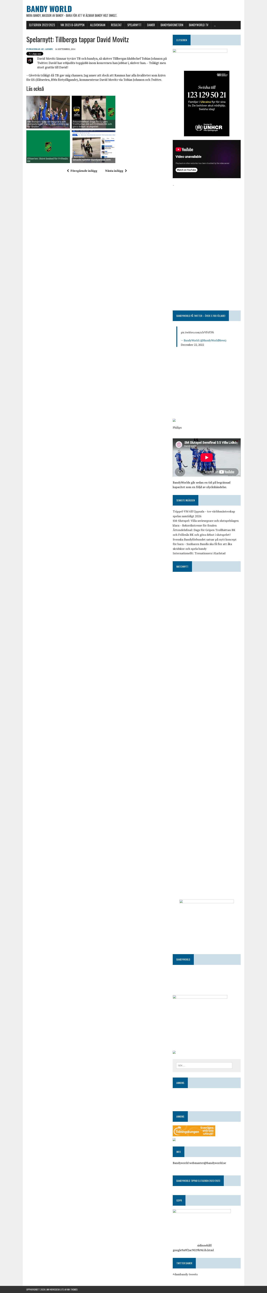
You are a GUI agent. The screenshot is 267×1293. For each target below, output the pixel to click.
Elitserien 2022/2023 (42, 25)
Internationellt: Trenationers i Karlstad (199, 553)
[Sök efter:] (204, 1065)
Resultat (116, 25)
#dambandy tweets (185, 1274)
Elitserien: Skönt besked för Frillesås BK (47, 160)
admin (49, 49)
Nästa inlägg (114, 171)
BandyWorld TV (198, 25)
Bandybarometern (172, 25)
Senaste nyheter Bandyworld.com (92, 159)
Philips (177, 427)
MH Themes (72, 1289)
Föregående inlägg (84, 171)
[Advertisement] (207, 212)
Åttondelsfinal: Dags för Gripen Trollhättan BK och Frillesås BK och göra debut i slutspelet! (92, 124)
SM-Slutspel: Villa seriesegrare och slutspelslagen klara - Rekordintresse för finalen (47, 124)
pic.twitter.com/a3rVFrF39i (197, 332)
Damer (151, 25)
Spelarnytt (134, 25)
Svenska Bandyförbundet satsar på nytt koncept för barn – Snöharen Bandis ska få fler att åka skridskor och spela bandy (204, 544)
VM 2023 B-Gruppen (72, 25)
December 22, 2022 (192, 344)
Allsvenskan (97, 25)
